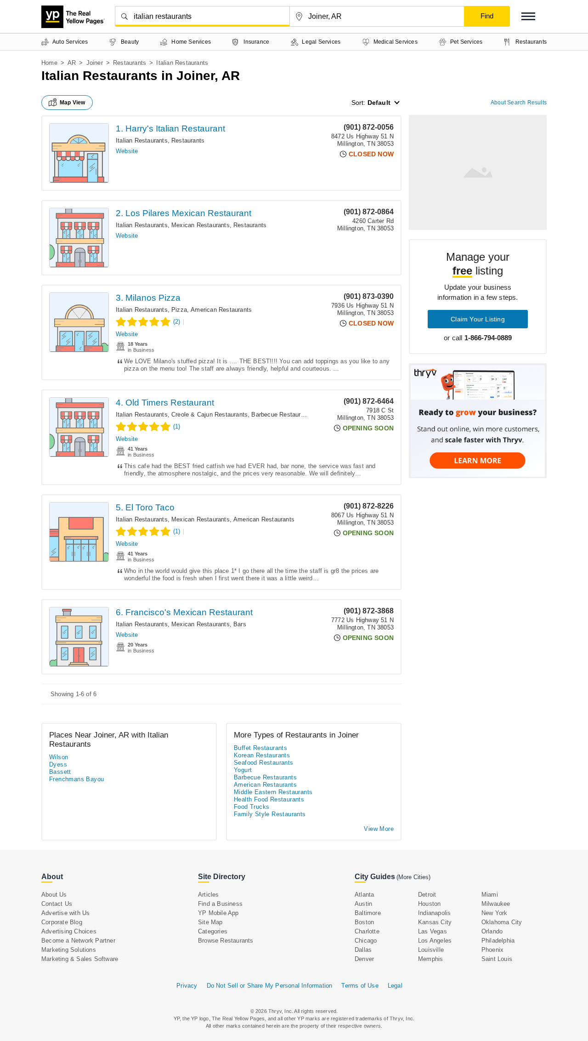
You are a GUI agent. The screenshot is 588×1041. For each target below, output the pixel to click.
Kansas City (435, 922)
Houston (429, 903)
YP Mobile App (218, 912)
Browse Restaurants (226, 940)
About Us (54, 894)
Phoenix (492, 949)
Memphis (430, 958)
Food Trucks (251, 806)
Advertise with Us (65, 912)
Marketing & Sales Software (79, 958)
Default (379, 102)
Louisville (431, 949)
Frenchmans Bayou (76, 779)
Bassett (60, 771)
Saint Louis (496, 958)
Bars (239, 624)
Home (49, 62)
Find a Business (220, 903)
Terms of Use (359, 985)
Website (127, 151)
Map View (72, 102)
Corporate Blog (61, 922)
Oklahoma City (501, 922)
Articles (208, 894)
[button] (528, 16)
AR (72, 62)
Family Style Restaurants (270, 814)
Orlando (492, 931)
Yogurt (243, 769)
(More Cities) (413, 877)
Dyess (58, 764)
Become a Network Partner (78, 940)
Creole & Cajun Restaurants (209, 414)
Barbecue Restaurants (281, 414)
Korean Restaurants (262, 755)
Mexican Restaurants (200, 225)
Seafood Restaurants (264, 762)
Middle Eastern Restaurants (273, 792)
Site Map (210, 922)
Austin (363, 903)
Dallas (363, 949)
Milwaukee (495, 903)
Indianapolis (434, 912)
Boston (364, 922)
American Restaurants (221, 309)
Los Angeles (435, 940)
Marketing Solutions (68, 949)
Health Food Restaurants (269, 799)
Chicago (366, 940)
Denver (364, 958)
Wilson (58, 757)
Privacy (186, 985)
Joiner (94, 62)
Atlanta (364, 894)
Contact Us (56, 903)
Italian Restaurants (142, 140)
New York (494, 912)
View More (379, 828)
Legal (395, 985)
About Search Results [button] (519, 102)
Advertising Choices (68, 931)
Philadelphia (497, 940)
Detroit (427, 894)
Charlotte (367, 931)
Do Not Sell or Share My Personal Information (270, 985)
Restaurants (129, 62)
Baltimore (368, 912)
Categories (212, 931)
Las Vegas (432, 931)
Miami (489, 894)
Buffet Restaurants (260, 747)
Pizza (179, 309)
